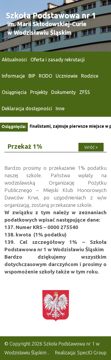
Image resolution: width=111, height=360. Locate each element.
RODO (45, 76)
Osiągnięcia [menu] (14, 92)
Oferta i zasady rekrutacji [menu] (57, 59)
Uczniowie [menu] (67, 76)
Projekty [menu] (39, 92)
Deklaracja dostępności (27, 108)
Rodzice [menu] (89, 76)
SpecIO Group (92, 352)
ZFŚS (84, 92)
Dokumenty (63, 92)
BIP (31, 76)
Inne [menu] (60, 108)
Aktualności (14, 59)
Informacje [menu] (13, 76)
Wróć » (91, 147)
